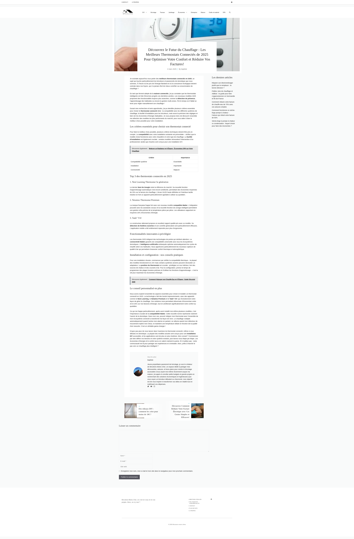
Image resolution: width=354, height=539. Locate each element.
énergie (158, 84)
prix (150, 84)
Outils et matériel (214, 12)
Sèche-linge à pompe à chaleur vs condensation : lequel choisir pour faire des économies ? (223, 123)
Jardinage (171, 12)
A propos (135, 2)
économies (143, 116)
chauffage (133, 89)
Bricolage (153, 12)
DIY (143, 12)
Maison (203, 12)
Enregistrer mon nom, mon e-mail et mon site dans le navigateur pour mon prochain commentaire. (157, 471)
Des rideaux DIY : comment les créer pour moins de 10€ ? (148, 412)
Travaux (162, 12)
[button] (229, 12)
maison (157, 93)
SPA (224, 12)
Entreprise (194, 12)
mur (180, 265)
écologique (187, 84)
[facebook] (231, 2)
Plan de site (193, 508)
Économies (181, 12)
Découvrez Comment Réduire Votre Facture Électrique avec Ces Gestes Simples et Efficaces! (180, 411)
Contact (125, 2)
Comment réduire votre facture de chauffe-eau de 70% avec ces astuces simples (223, 104)
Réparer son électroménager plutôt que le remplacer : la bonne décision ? (222, 85)
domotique (181, 81)
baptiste (184, 69)
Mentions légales (195, 499)
